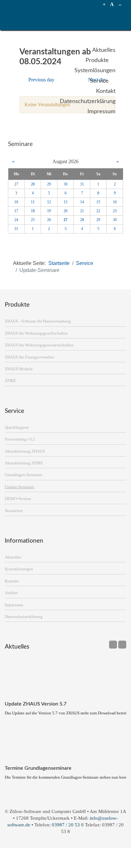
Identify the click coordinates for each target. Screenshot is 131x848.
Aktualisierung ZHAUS (25, 451)
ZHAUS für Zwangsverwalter (29, 357)
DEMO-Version (18, 499)
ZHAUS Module (19, 369)
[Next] (122, 645)
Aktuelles (13, 557)
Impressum (14, 605)
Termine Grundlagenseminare (38, 768)
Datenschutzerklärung (24, 617)
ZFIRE (10, 381)
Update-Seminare (19, 487)
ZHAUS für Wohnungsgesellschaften (36, 333)
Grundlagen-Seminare (23, 475)
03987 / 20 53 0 (68, 824)
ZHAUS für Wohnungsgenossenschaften (39, 345)
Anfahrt (11, 593)
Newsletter (14, 511)
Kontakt (12, 581)
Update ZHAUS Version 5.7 (35, 703)
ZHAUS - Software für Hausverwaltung (38, 321)
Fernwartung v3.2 (20, 439)
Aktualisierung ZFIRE (24, 463)
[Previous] (113, 645)
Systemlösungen (19, 569)
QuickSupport (17, 427)
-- (120, 4)
